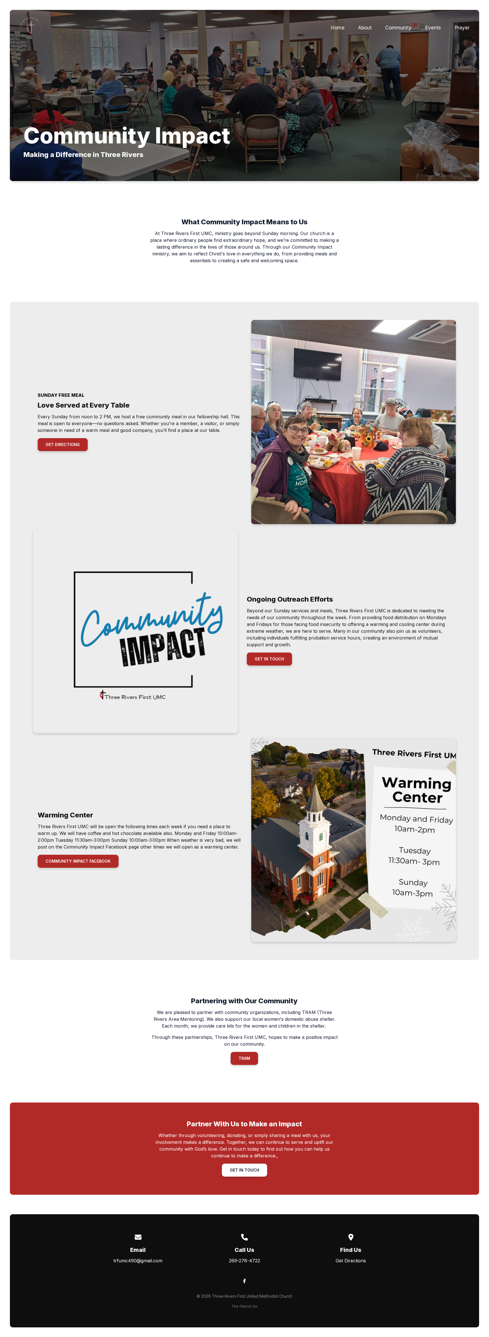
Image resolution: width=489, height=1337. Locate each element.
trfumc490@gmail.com (137, 1260)
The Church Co (244, 1306)
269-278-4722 (244, 1260)
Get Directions (351, 1260)
